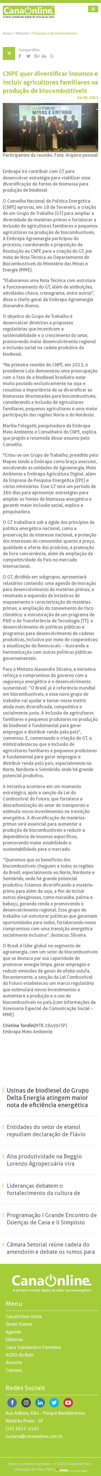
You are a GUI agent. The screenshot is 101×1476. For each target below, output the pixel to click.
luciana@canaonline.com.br (34, 1436)
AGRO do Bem (20, 1355)
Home (7, 33)
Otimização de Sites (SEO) (34, 1470)
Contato (14, 1370)
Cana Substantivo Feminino (33, 1347)
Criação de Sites (78, 1464)
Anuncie (14, 1362)
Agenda (13, 1332)
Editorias (23, 33)
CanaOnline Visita (24, 1316)
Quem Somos (19, 1324)
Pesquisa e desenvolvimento (55, 33)
